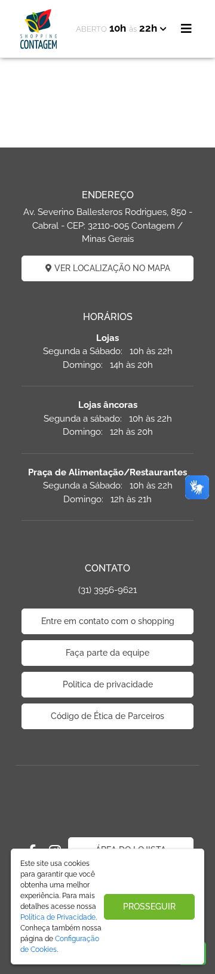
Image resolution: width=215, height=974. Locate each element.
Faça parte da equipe (107, 652)
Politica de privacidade (108, 684)
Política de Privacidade (58, 917)
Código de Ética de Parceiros (107, 716)
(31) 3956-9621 (107, 590)
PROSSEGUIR (149, 906)
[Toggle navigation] (186, 29)
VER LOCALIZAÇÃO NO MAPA (111, 268)
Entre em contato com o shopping (107, 621)
